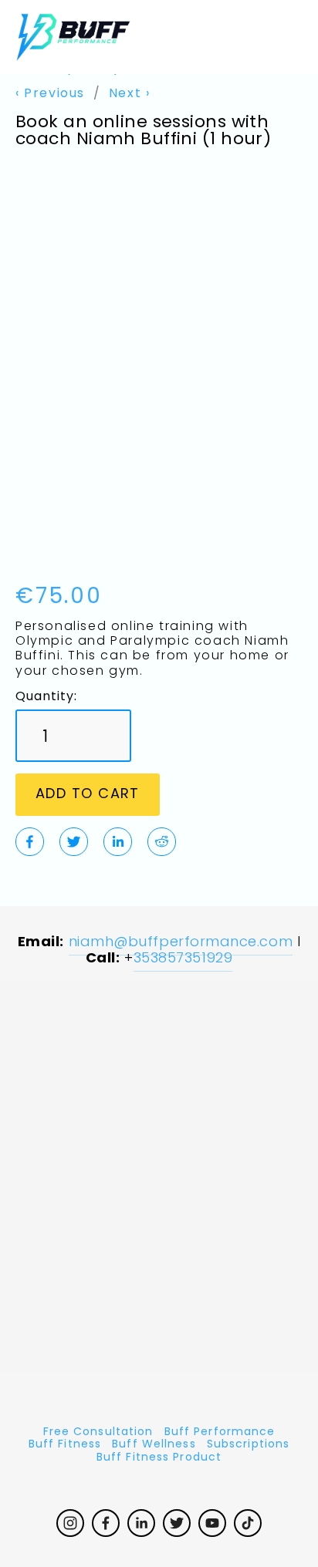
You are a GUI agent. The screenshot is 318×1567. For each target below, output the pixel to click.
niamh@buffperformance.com (181, 943)
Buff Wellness (154, 1445)
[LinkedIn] (141, 1523)
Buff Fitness (65, 1445)
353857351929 (183, 959)
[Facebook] (106, 1523)
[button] (87, 794)
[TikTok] (248, 1523)
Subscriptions (248, 1445)
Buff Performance (220, 1433)
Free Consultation (98, 1433)
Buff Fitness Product (159, 1458)
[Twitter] (177, 1523)
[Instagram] (70, 1523)
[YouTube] (212, 1523)
